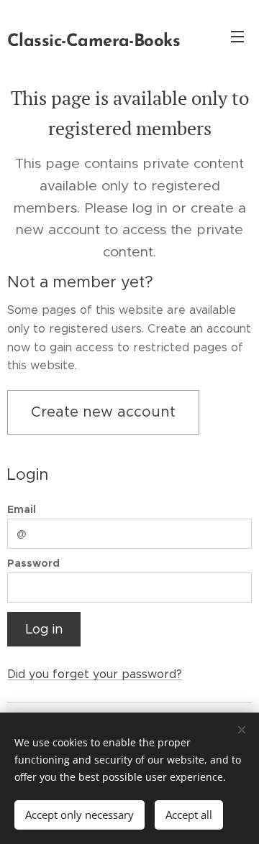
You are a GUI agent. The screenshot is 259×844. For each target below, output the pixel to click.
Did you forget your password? (94, 674)
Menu (237, 36)
